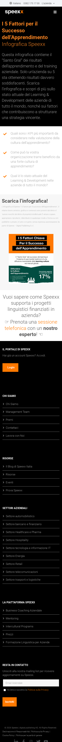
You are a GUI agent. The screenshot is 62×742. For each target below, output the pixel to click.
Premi (9, 420)
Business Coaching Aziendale (24, 610)
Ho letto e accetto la (28, 689)
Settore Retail (14, 564)
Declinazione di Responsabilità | (16, 731)
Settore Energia (15, 556)
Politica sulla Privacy (38, 689)
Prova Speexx (14, 490)
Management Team (18, 412)
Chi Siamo (12, 404)
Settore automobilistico (20, 516)
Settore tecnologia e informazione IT (28, 548)
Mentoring (12, 618)
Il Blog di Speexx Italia (19, 466)
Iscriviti (9, 701)
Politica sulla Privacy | (40, 731)
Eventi (9, 482)
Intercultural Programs (19, 626)
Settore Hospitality (17, 540)
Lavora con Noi (15, 435)
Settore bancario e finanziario (24, 524)
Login (11, 367)
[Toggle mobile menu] (55, 12)
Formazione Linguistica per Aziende (28, 642)
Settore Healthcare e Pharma (23, 532)
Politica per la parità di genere (29, 735)
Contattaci (12, 427)
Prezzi (9, 634)
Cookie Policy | (8, 735)
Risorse (10, 474)
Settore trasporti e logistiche (23, 579)
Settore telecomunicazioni (22, 571)
